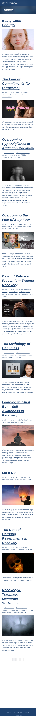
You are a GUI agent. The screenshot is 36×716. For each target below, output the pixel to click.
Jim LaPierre (9, 92)
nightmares (23, 610)
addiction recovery (23, 153)
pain (24, 479)
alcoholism (6, 226)
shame (30, 479)
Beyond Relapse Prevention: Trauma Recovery (18, 280)
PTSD (23, 155)
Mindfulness (28, 420)
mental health (16, 226)
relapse (5, 95)
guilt (12, 479)
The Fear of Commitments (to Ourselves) (16, 83)
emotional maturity (23, 477)
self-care (23, 95)
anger (18, 547)
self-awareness (13, 422)
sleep (4, 612)
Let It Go (9, 473)
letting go (18, 479)
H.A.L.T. (19, 420)
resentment (23, 549)
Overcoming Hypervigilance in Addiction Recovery (18, 144)
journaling (6, 610)
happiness (22, 355)
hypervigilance (14, 155)
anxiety (5, 155)
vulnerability (7, 97)
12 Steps (19, 224)
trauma (30, 95)
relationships (14, 95)
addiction (27, 224)
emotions (5, 479)
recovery (27, 92)
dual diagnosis (24, 292)
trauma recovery (14, 157)
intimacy (19, 92)
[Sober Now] (9, 3)
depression (13, 355)
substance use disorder (11, 294)
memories (14, 610)
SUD (28, 155)
